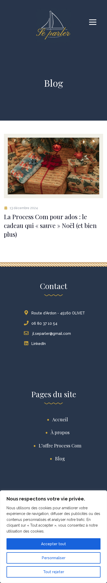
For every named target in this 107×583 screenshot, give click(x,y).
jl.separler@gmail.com (51, 333)
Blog (60, 458)
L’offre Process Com (60, 445)
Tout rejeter (53, 572)
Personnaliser (53, 558)
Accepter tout (53, 544)
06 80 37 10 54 (44, 323)
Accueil (60, 419)
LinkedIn (38, 344)
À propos (60, 432)
